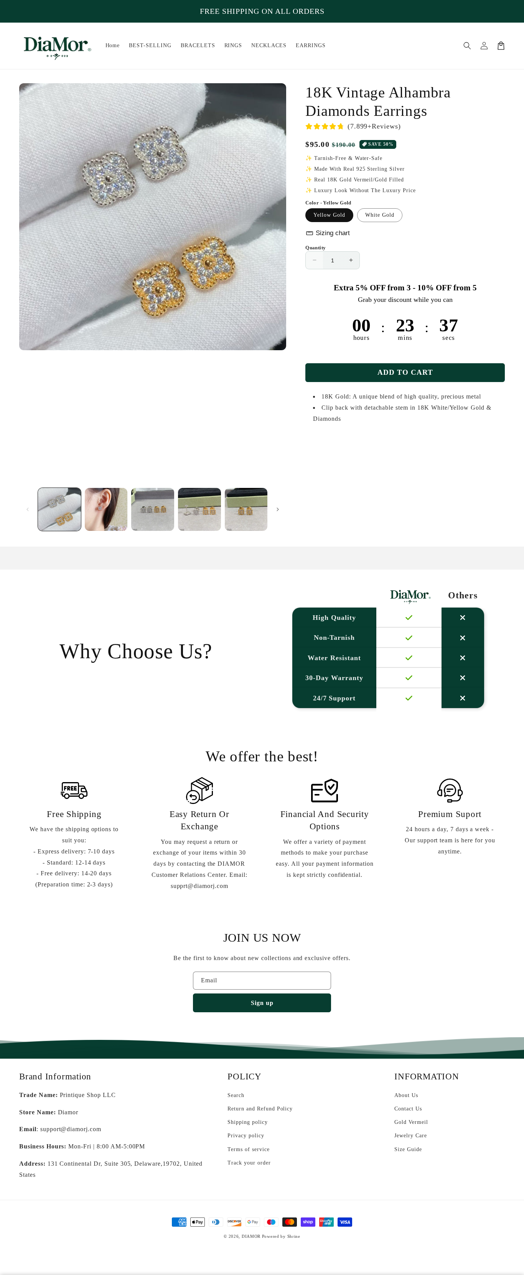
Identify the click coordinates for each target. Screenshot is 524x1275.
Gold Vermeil (411, 1122)
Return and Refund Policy (260, 1109)
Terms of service (248, 1149)
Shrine (293, 1236)
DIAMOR (251, 1236)
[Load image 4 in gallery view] (199, 509)
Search (235, 1095)
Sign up (262, 1003)
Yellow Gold (329, 214)
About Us (406, 1095)
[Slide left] (27, 509)
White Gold (379, 214)
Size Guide (408, 1149)
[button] (467, 45)
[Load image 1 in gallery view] (59, 509)
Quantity (315, 247)
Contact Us (408, 1109)
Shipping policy (247, 1122)
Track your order (248, 1163)
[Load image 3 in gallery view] (152, 509)
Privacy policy (245, 1135)
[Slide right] (277, 509)
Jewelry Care (410, 1135)
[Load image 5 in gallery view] (246, 509)
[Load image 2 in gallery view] (106, 509)
